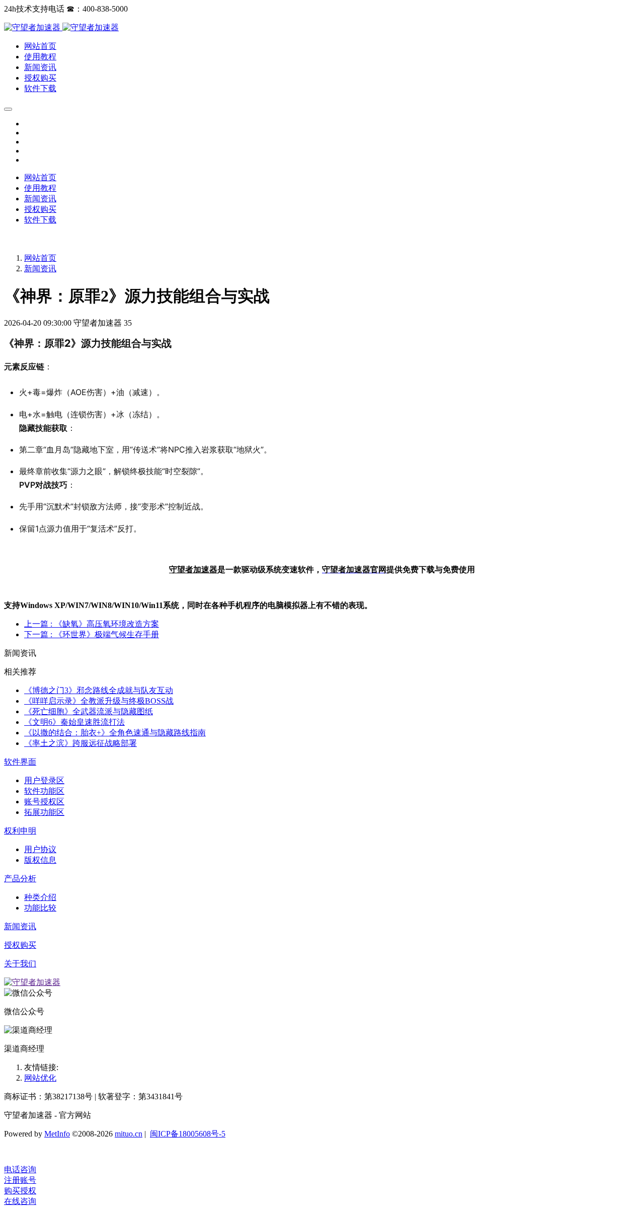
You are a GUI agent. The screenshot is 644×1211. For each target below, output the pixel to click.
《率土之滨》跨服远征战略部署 (80, 743)
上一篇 (91, 624)
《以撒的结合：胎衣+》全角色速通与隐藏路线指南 (115, 732)
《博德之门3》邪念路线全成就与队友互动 (98, 690)
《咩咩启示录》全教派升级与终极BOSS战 (99, 701)
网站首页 (40, 177)
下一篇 (91, 634)
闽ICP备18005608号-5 (187, 1133)
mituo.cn (128, 1133)
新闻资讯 (40, 268)
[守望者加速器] (33, 27)
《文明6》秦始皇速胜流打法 (74, 722)
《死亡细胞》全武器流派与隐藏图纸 (88, 711)
